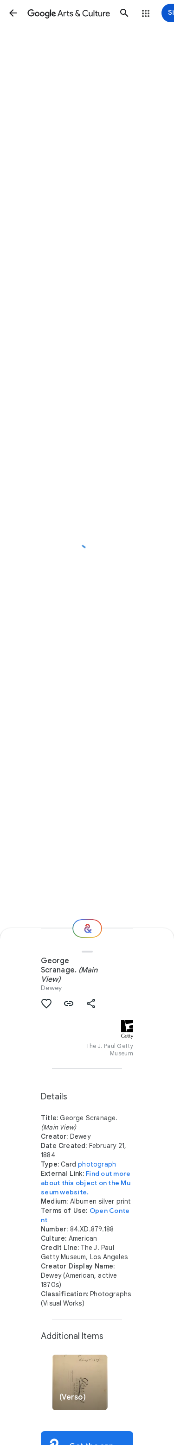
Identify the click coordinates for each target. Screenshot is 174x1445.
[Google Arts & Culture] (68, 13)
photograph (97, 1164)
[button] (13, 13)
